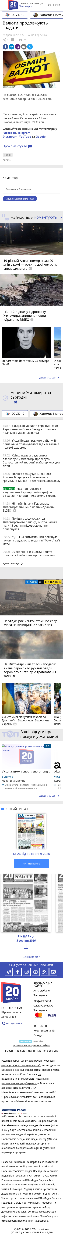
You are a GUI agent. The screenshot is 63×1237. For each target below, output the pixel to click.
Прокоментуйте (17, 146)
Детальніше (8, 1016)
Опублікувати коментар (19, 198)
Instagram (10, 137)
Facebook (9, 133)
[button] (5, 5)
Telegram (24, 133)
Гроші (7, 155)
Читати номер (31, 863)
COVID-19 (18, 15)
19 (22, 40)
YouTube (25, 137)
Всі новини (54, 4)
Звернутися (40, 995)
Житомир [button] (24, 6)
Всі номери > (31, 956)
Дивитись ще (49, 378)
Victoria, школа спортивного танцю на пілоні (26, 771)
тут (39, 1074)
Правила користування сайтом (31, 1045)
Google (41, 137)
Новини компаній (44, 1030)
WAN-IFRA (30, 1087)
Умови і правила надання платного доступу (31, 1050)
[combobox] (47, 217)
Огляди (37, 1035)
